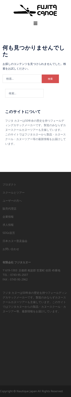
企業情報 (8, 217)
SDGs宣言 (9, 233)
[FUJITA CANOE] (35, 10)
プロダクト (9, 184)
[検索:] (22, 78)
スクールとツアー (14, 192)
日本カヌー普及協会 (15, 241)
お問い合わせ (11, 249)
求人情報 (8, 225)
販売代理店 (9, 208)
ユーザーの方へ (12, 201)
